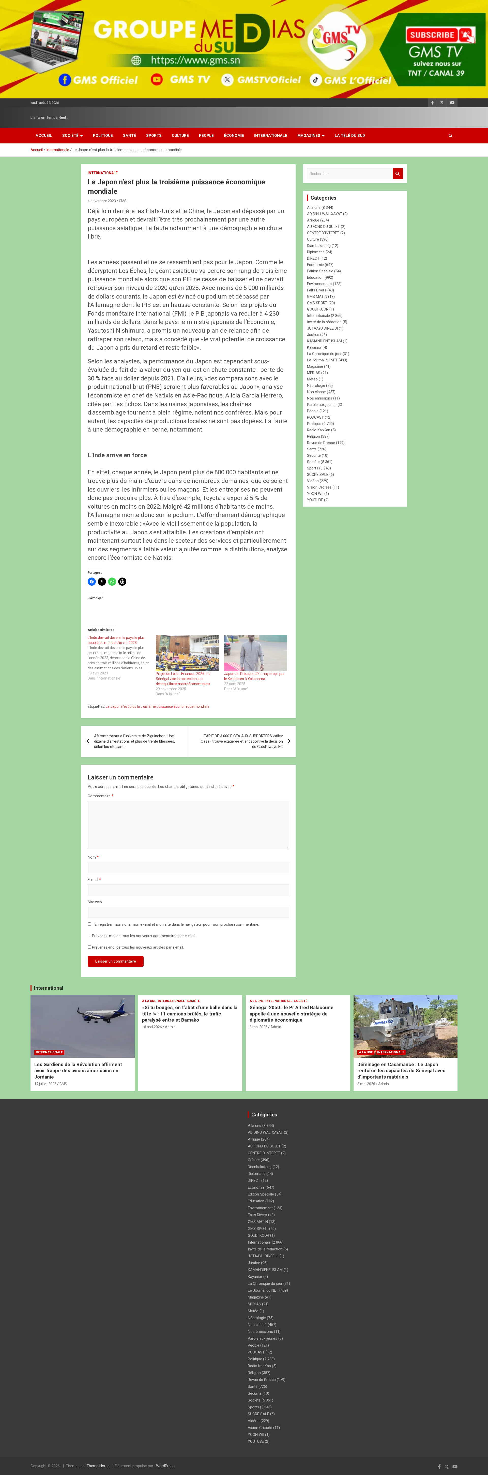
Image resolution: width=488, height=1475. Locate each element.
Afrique (313, 220)
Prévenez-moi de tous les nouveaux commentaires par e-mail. (144, 936)
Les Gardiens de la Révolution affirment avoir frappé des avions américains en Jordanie (78, 1070)
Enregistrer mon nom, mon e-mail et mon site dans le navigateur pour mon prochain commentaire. (177, 924)
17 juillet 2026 (45, 1084)
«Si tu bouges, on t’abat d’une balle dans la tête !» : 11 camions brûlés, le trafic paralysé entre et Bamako (189, 1014)
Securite (314, 455)
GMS (123, 201)
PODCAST (315, 417)
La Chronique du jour (324, 353)
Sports (154, 135)
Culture (180, 135)
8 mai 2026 (258, 1027)
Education (315, 277)
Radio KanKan (318, 430)
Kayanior (314, 347)
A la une (314, 207)
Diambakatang (319, 245)
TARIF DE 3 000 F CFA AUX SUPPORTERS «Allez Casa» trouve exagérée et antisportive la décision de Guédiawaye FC (242, 741)
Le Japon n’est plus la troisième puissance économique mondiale (157, 706)
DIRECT (313, 258)
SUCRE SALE (317, 474)
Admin (170, 1027)
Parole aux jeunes (322, 404)
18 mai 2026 (152, 1027)
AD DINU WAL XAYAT (324, 214)
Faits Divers (316, 290)
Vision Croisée (319, 487)
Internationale (270, 135)
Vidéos (313, 481)
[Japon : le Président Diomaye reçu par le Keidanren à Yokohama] (255, 653)
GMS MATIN (317, 296)
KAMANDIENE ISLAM (324, 341)
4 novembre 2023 (102, 201)
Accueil (44, 135)
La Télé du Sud (350, 135)
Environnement (319, 284)
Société (70, 135)
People (206, 135)
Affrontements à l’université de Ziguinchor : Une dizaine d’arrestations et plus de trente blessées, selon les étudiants (134, 741)
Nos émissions (319, 398)
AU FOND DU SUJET (323, 226)
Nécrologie (316, 385)
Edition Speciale (320, 271)
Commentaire (100, 796)
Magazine (315, 366)
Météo (312, 379)
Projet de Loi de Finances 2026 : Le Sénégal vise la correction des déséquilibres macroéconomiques (183, 679)
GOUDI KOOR (317, 309)
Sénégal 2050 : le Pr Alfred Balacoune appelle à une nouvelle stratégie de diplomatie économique (291, 1014)
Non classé (316, 392)
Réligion (313, 436)
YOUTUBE (315, 500)
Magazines (308, 135)
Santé (129, 135)
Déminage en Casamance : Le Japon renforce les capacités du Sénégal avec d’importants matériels (401, 1070)
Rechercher (398, 174)
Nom (93, 857)
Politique (103, 135)
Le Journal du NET (322, 360)
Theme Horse (98, 1466)
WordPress (165, 1466)
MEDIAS (313, 373)
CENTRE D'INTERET (323, 233)
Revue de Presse (321, 442)
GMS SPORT (317, 303)
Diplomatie (316, 252)
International (48, 988)
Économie (234, 135)
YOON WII (315, 493)
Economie (315, 264)
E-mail (94, 879)
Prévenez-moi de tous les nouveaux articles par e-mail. (138, 947)
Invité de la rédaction (324, 322)
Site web (95, 902)
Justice (313, 334)
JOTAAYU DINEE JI (322, 328)
